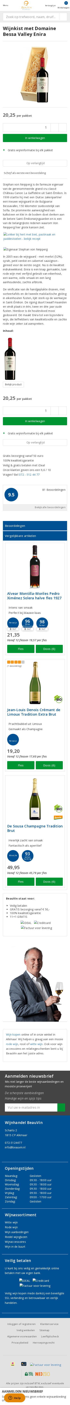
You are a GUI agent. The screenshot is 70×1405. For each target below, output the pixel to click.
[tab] (35, 525)
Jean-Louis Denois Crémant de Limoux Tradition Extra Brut (33, 712)
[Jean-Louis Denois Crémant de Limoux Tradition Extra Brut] (35, 683)
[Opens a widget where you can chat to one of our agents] (14, 1398)
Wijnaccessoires (15, 1242)
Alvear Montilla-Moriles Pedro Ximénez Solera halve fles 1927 (34, 595)
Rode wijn (11, 1227)
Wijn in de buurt (15, 1246)
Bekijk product (13, 384)
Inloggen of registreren (21, 1324)
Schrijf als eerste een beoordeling (25, 173)
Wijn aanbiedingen (17, 1232)
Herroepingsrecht (43, 1342)
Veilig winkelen (26, 1330)
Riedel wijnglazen (16, 1237)
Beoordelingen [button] (15, 526)
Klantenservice (49, 1324)
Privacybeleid (20, 1342)
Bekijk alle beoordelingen (50, 507)
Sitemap (44, 1330)
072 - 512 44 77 (29, 474)
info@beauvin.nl (15, 1147)
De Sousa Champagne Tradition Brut (35, 828)
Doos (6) (49, 649)
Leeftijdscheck (50, 1336)
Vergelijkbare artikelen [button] (20, 536)
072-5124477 (13, 1143)
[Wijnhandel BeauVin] (26, 5)
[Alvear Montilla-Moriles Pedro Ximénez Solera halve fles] (35, 566)
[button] (13, 623)
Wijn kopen (13, 1034)
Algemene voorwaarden (22, 1336)
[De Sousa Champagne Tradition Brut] (35, 799)
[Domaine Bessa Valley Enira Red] (13, 359)
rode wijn (12, 1044)
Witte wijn (11, 1222)
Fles (21, 649)
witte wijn (36, 1044)
